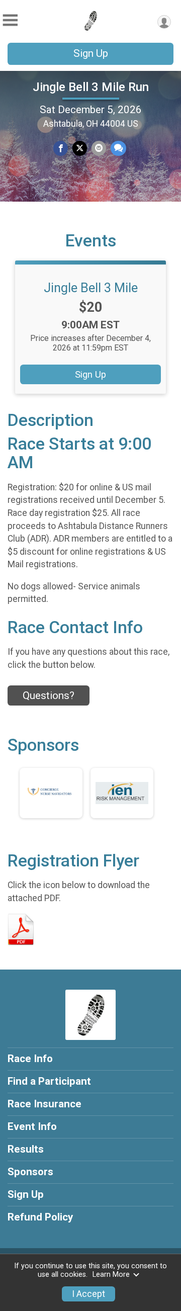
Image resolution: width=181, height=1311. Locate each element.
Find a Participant (49, 1081)
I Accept (88, 1294)
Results (26, 1149)
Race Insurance (44, 1104)
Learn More (111, 1274)
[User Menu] (164, 22)
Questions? (48, 695)
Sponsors (30, 1172)
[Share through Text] (118, 148)
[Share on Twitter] (79, 148)
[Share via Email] (99, 148)
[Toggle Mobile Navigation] (10, 20)
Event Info (32, 1126)
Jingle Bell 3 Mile (91, 287)
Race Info (30, 1059)
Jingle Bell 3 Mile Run (91, 87)
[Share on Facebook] (60, 148)
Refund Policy (40, 1217)
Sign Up (90, 53)
